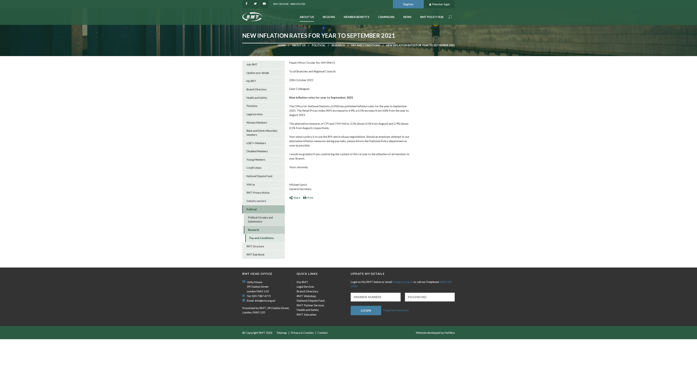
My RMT (251, 81)
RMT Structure (255, 246)
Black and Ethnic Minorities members (261, 132)
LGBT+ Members (256, 143)
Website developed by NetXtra (435, 332)
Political (318, 45)
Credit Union (253, 167)
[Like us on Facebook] (246, 4)
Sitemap (282, 332)
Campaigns (386, 17)
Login (366, 310)
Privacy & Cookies (302, 332)
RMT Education (306, 314)
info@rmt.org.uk (265, 300)
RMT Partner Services (310, 305)
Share (296, 197)
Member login (441, 4)
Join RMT (251, 64)
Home (282, 45)
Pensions (251, 105)
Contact (322, 332)
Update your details (257, 72)
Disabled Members (257, 151)
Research (338, 45)
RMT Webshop (306, 296)
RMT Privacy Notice (258, 192)
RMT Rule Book (255, 254)
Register (408, 4)
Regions (329, 17)
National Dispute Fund (259, 176)
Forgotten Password (396, 310)
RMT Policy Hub (431, 17)
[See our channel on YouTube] (264, 4)
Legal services (254, 114)
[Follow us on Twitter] (255, 4)
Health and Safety (256, 97)
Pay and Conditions (365, 45)
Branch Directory (256, 89)
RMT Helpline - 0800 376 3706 (289, 4)
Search (450, 17)
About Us (307, 17)
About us (298, 45)
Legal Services (305, 286)
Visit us (250, 184)
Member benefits (356, 17)
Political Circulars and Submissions (260, 219)
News (407, 17)
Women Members (256, 122)
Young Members (255, 159)
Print (310, 197)
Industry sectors (256, 201)
